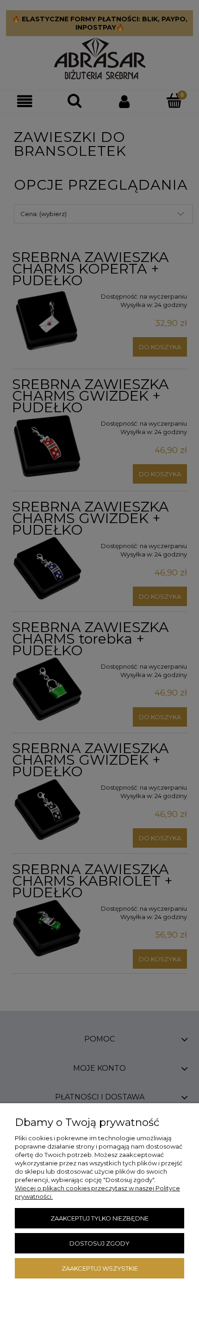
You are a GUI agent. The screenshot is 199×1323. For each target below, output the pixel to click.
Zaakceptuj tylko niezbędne (99, 1218)
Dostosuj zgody (99, 1243)
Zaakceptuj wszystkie (100, 1268)
